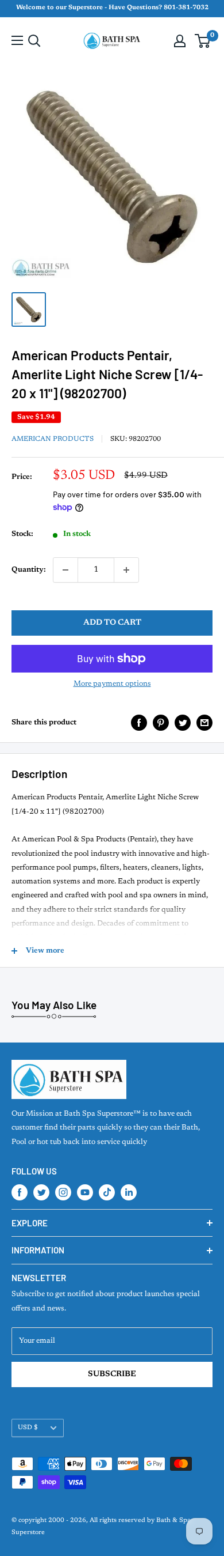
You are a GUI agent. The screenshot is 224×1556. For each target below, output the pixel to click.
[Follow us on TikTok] (107, 1192)
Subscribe (112, 1374)
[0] (203, 41)
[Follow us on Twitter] (41, 1192)
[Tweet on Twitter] (183, 723)
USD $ (28, 1428)
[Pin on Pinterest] (161, 723)
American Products (52, 439)
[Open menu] (17, 40)
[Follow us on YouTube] (85, 1192)
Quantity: (28, 569)
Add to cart (112, 623)
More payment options (112, 684)
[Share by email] (204, 723)
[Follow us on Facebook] (19, 1192)
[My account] (180, 41)
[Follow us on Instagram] (63, 1192)
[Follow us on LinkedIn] (129, 1192)
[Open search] (34, 41)
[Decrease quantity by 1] (65, 570)
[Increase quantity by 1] (126, 570)
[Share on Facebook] (139, 723)
